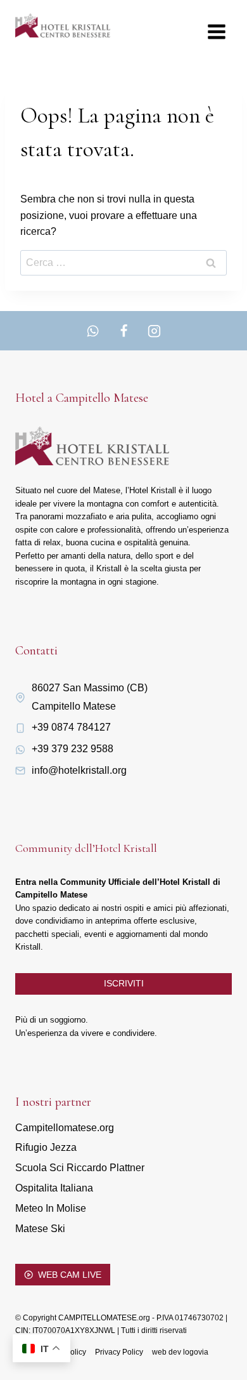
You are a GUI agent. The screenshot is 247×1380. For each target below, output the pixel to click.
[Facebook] (123, 330)
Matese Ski (40, 1228)
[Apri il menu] (216, 31)
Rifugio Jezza (46, 1147)
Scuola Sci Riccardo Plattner (79, 1167)
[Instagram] (154, 330)
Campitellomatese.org (64, 1127)
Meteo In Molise (50, 1208)
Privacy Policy (119, 1352)
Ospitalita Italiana (54, 1188)
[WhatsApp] (93, 330)
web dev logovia (180, 1352)
